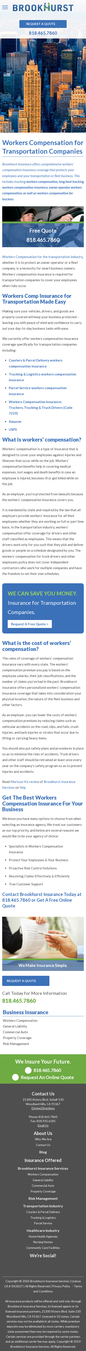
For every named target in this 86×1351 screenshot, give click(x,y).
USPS (13, 429)
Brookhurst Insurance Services (43, 1168)
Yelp (23, 787)
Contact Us (43, 1145)
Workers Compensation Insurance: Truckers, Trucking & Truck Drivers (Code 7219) (41, 407)
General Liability (15, 1026)
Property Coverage (17, 1038)
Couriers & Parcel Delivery (43, 1212)
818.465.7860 (43, 33)
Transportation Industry (43, 1206)
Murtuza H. (18, 782)
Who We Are (43, 1139)
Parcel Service (43, 1223)
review (34, 782)
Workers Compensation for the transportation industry (42, 257)
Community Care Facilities (43, 1248)
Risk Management (16, 1044)
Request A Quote (40, 24)
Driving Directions (43, 1108)
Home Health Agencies (43, 1236)
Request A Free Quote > (30, 624)
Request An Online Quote (47, 1077)
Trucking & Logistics (43, 1217)
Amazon (15, 421)
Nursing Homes (43, 1242)
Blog (43, 1152)
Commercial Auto (15, 1032)
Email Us (43, 1125)
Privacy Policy (61, 1286)
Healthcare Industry (43, 1230)
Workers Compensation (20, 1020)
